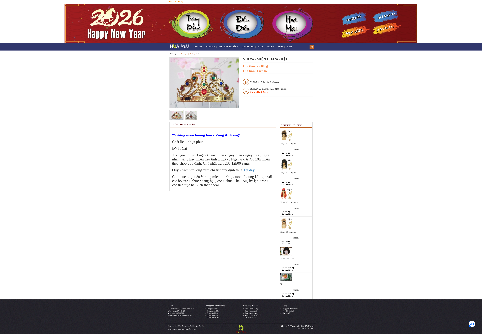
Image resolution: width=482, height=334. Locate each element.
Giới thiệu (210, 47)
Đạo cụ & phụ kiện (250, 317)
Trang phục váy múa (213, 317)
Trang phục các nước (251, 311)
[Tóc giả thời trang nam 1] (296, 223)
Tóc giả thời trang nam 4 (288, 202)
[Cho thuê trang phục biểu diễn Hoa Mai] (179, 47)
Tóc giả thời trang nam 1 (288, 232)
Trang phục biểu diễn (227, 47)
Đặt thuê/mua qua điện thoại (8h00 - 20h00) (268, 91)
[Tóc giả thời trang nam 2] (296, 135)
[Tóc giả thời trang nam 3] (296, 164)
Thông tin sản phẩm (183, 125)
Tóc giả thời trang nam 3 (288, 173)
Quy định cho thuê (288, 311)
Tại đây (249, 170)
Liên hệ (289, 47)
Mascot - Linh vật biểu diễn (253, 315)
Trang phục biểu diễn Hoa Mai (187, 329)
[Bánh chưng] (296, 277)
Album (270, 47)
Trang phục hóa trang (251, 309)
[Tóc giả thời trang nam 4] (296, 193)
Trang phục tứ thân (213, 311)
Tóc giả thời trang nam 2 (288, 144)
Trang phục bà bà (212, 313)
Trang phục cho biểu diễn (290, 309)
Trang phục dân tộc (213, 315)
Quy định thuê (248, 47)
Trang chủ (197, 47)
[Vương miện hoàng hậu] (176, 115)
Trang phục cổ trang (251, 313)
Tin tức (260, 47)
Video (280, 47)
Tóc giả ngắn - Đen (287, 258)
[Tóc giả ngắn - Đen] (296, 251)
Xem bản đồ (286, 313)
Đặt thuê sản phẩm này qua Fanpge (264, 82)
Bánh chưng (284, 284)
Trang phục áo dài (212, 309)
